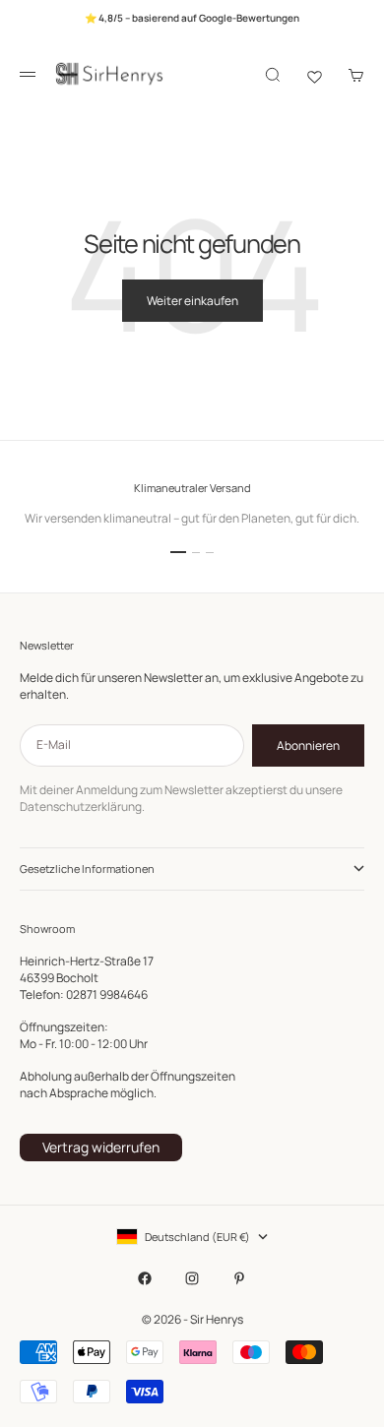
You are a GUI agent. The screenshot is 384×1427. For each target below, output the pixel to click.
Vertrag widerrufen (101, 1147)
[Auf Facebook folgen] (145, 1278)
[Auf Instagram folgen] (192, 1278)
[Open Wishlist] (314, 75)
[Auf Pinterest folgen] (239, 1278)
